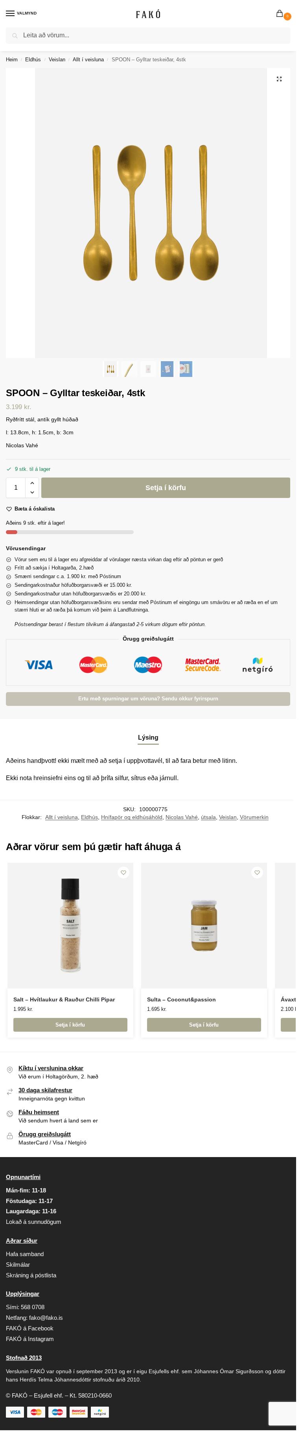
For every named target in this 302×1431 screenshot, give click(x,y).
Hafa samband (25, 1254)
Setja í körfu (165, 488)
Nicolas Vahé (182, 817)
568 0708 (32, 1307)
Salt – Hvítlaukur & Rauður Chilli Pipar (64, 1000)
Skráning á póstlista (31, 1275)
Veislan (57, 59)
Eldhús (33, 59)
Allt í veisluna (88, 59)
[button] (281, 14)
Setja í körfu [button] (70, 1025)
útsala (208, 817)
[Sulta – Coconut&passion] (204, 925)
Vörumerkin (254, 817)
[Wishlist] (123, 872)
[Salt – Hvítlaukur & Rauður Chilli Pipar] (70, 925)
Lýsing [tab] (148, 737)
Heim (12, 59)
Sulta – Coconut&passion (181, 1000)
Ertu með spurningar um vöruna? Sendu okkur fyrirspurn (148, 699)
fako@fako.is (46, 1318)
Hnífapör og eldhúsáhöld (131, 817)
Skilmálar (18, 1265)
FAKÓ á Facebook (29, 1328)
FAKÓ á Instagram (30, 1339)
